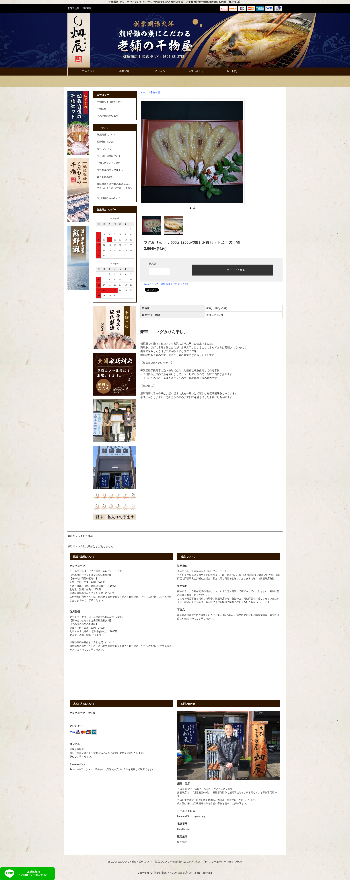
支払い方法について (118, 861)
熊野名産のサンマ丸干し (110, 170)
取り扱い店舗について (109, 156)
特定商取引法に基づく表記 (175, 284)
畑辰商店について (106, 134)
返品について (151, 284)
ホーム (143, 92)
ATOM (238, 861)
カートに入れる (236, 269)
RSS (230, 861)
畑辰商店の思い (105, 177)
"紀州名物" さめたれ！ (109, 198)
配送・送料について (142, 861)
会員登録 (124, 71)
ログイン (160, 71)
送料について (104, 148)
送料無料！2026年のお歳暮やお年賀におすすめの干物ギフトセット (115, 187)
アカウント (88, 71)
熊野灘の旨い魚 (105, 141)
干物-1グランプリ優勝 (108, 163)
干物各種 (155, 92)
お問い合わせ (196, 71)
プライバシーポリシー (214, 861)
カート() (231, 71)
